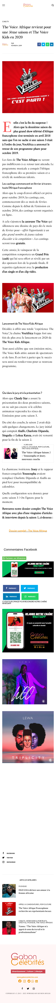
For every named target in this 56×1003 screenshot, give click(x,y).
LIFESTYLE (23, 923)
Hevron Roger (43, 993)
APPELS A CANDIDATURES (29, 904)
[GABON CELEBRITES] (28, 5)
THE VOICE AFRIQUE (30, 448)
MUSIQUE (33, 447)
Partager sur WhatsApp (16, 558)
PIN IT (29, 298)
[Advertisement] (28, 807)
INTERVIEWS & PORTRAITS (36, 921)
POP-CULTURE (43, 447)
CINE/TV (5, 21)
